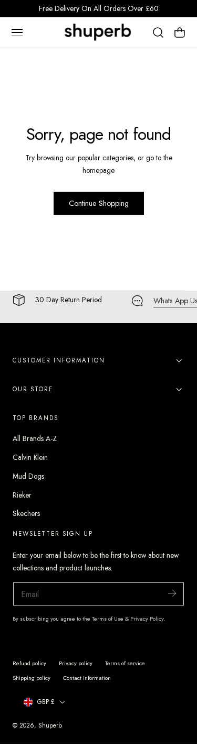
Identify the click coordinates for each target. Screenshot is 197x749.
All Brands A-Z (35, 438)
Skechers (26, 513)
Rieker (22, 495)
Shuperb (50, 725)
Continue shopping (99, 203)
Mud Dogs (28, 476)
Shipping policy (31, 678)
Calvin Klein (30, 457)
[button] (16, 32)
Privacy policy (75, 663)
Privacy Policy (146, 618)
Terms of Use (108, 618)
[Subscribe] (171, 593)
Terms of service (125, 663)
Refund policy (29, 663)
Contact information (87, 678)
